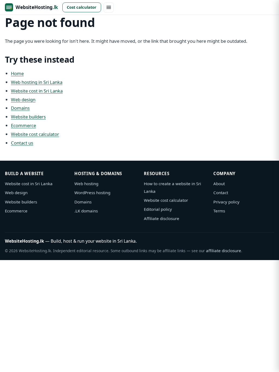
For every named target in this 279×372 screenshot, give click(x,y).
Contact (220, 192)
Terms (219, 211)
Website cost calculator (35, 134)
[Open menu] (109, 7)
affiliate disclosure (223, 250)
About (219, 183)
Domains (20, 108)
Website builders (28, 117)
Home (17, 73)
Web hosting (86, 183)
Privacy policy (226, 202)
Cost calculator (81, 7)
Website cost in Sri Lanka (37, 91)
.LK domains (86, 211)
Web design (23, 99)
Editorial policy (158, 209)
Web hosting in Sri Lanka (36, 82)
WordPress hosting (92, 192)
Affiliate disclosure (161, 218)
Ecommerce (23, 125)
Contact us (22, 143)
